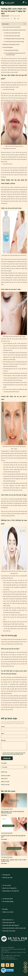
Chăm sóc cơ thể (5, 15)
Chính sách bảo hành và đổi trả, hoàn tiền (14, 928)
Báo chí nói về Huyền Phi (10, 888)
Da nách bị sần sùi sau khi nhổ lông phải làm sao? (13, 836)
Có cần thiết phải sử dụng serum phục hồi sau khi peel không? (15, 54)
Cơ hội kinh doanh (8, 898)
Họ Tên (3, 726)
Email (2, 733)
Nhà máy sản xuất (7, 877)
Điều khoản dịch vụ (8, 919)
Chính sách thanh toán (9, 922)
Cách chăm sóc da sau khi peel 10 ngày (15, 41)
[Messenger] (25, 967)
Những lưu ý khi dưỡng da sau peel (11, 44)
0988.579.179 (8, 955)
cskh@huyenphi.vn (10, 957)
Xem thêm (4, 815)
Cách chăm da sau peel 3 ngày (13, 35)
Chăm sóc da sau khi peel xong (13, 32)
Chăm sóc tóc (4, 778)
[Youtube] (7, 965)
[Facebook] (3, 965)
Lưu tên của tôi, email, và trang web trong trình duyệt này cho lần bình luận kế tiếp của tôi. (14, 753)
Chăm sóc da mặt (5, 784)
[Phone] (25, 963)
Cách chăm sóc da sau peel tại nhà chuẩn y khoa (14, 30)
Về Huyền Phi (6, 874)
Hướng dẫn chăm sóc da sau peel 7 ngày (15, 38)
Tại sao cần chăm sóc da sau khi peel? (12, 27)
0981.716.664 (16, 955)
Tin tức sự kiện (7, 885)
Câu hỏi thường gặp (8, 47)
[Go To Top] (25, 971)
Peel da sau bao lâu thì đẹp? (12, 50)
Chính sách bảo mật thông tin (11, 925)
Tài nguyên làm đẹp (7, 809)
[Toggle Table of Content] (24, 24)
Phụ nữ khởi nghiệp (8, 901)
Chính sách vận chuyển (9, 930)
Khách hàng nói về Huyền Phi (11, 891)
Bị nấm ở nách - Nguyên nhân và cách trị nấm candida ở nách (13, 860)
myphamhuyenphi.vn (11, 959)
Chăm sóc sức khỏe (5, 775)
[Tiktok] (12, 965)
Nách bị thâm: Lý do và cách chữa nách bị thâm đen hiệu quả (12, 812)
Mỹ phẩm (5, 909)
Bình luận (3, 740)
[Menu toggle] (26, 3)
